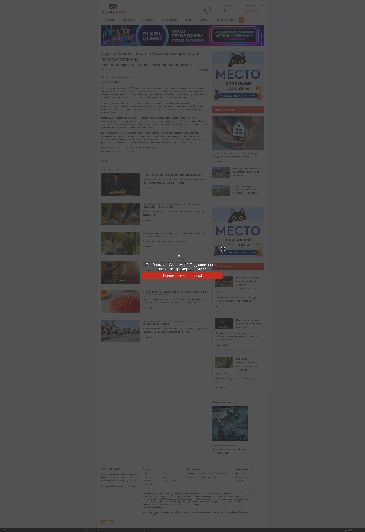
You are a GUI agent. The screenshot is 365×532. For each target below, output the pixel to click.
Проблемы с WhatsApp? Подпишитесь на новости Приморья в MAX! (183, 267)
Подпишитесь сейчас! (182, 275)
